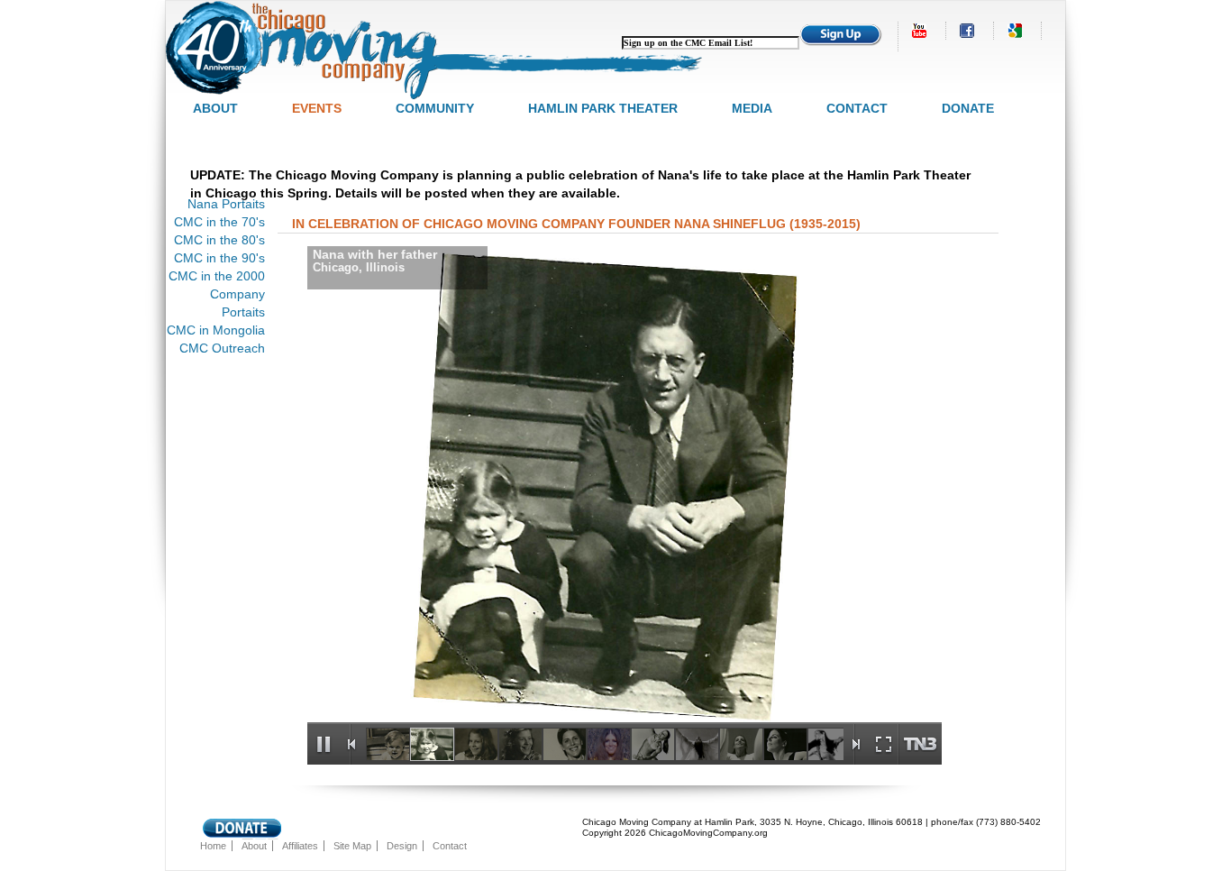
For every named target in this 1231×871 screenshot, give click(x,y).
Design (402, 845)
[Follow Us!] (969, 30)
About (215, 108)
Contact (857, 108)
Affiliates (300, 845)
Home (213, 845)
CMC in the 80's (219, 240)
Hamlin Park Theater (603, 108)
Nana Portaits (226, 204)
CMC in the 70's (219, 222)
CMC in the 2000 (217, 276)
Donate (968, 108)
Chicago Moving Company (436, 50)
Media (752, 108)
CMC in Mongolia (216, 330)
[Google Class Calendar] (1017, 30)
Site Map (352, 845)
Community (435, 108)
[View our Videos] (921, 30)
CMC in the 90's (219, 258)
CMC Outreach (222, 348)
